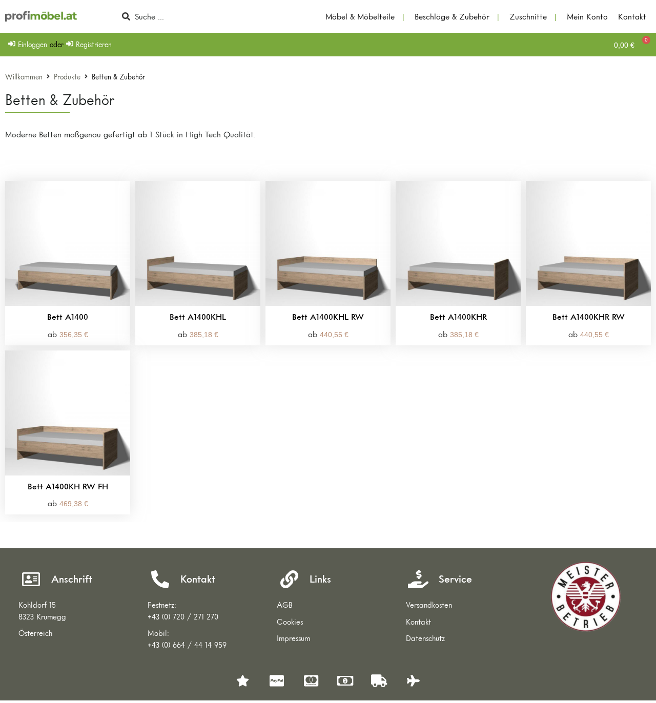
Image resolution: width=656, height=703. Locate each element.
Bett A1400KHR (458, 317)
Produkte (67, 76)
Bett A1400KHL (198, 317)
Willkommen (24, 76)
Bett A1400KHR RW (588, 317)
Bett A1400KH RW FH (68, 486)
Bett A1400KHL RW (328, 317)
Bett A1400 (67, 317)
